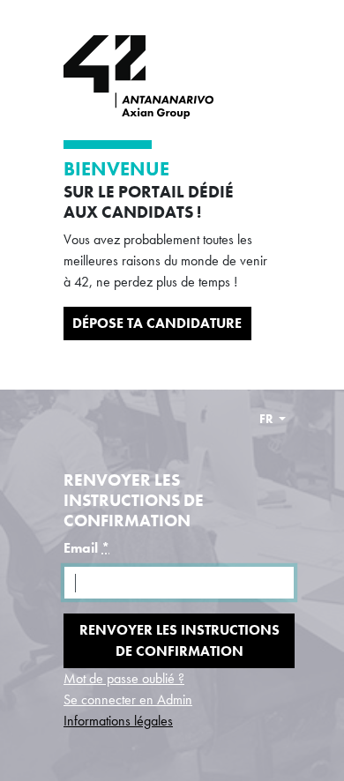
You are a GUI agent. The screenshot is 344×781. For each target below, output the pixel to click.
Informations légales (118, 720)
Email (86, 548)
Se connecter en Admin (128, 699)
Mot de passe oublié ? (124, 678)
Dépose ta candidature (157, 323)
